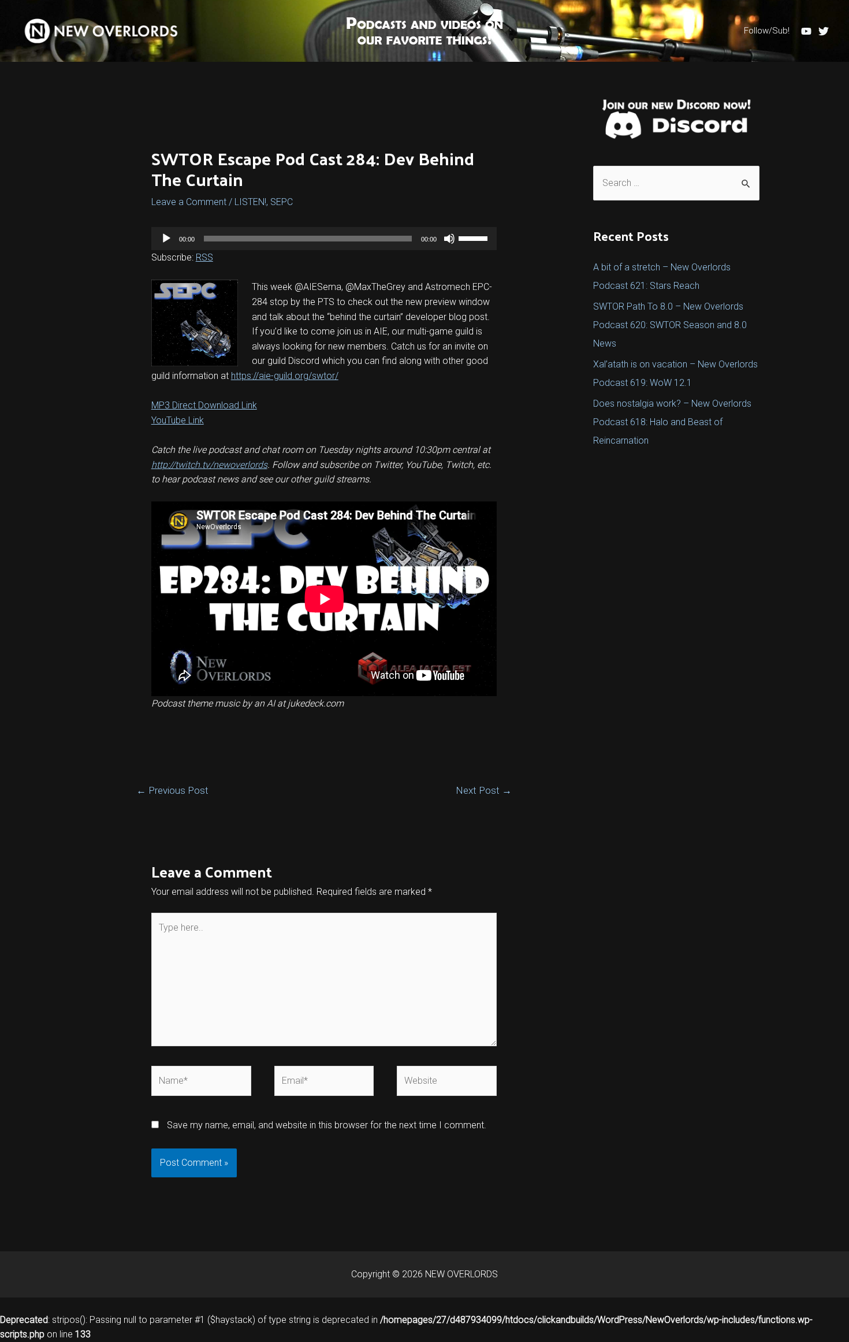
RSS (204, 257)
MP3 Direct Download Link (204, 405)
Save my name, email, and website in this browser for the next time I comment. (326, 1125)
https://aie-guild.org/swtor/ (284, 375)
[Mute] (449, 238)
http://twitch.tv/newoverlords (209, 464)
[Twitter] (823, 31)
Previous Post (172, 790)
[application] (324, 238)
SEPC (281, 201)
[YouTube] (806, 31)
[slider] (475, 237)
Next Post (484, 790)
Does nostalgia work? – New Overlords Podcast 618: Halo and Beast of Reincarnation (672, 422)
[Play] (166, 238)
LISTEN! (250, 201)
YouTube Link (177, 420)
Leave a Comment (188, 201)
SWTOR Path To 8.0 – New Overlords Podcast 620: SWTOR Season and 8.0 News (670, 325)
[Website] (447, 1082)
